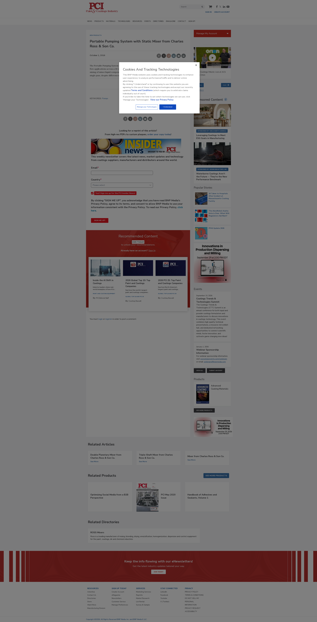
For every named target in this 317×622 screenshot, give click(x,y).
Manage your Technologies (147, 107)
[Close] (196, 65)
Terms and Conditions (142, 90)
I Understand (167, 107)
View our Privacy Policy (161, 99)
